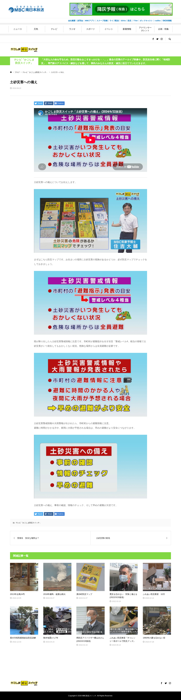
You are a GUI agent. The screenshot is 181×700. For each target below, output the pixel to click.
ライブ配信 (114, 21)
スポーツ (90, 29)
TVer (135, 21)
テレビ (54, 29)
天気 (36, 29)
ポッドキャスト (146, 21)
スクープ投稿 (102, 21)
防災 (129, 21)
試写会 (80, 21)
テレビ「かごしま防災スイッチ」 (24, 61)
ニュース (17, 29)
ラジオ (72, 29)
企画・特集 (163, 29)
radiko (157, 21)
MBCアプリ (90, 21)
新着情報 (127, 29)
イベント (108, 29)
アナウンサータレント (145, 29)
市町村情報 (167, 21)
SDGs (123, 21)
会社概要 (72, 21)
